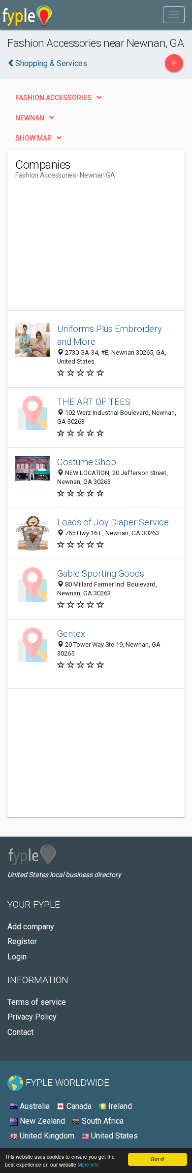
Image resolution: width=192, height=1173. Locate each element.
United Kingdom (46, 1135)
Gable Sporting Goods (100, 573)
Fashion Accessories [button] (53, 98)
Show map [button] (33, 138)
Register (22, 941)
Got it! (157, 1159)
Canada (78, 1106)
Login (17, 956)
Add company (30, 926)
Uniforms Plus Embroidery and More (109, 335)
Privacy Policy (32, 1017)
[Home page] (27, 14)
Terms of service (36, 1002)
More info (88, 1164)
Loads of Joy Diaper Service (113, 522)
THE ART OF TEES (93, 402)
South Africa (102, 1121)
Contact (20, 1032)
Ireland (119, 1106)
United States (113, 1135)
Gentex (71, 633)
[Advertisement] (89, 248)
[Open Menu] (174, 14)
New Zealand (41, 1121)
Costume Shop (86, 462)
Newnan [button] (29, 118)
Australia (34, 1106)
